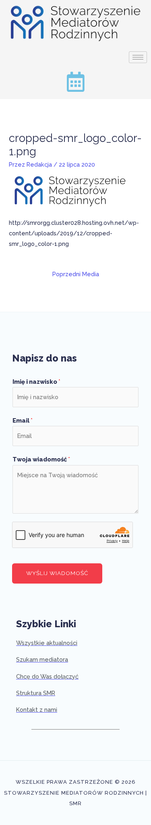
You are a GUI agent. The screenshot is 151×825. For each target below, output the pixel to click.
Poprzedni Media (75, 274)
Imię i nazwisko (36, 381)
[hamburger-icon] (138, 57)
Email (22, 420)
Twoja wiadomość (41, 459)
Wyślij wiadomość (57, 573)
